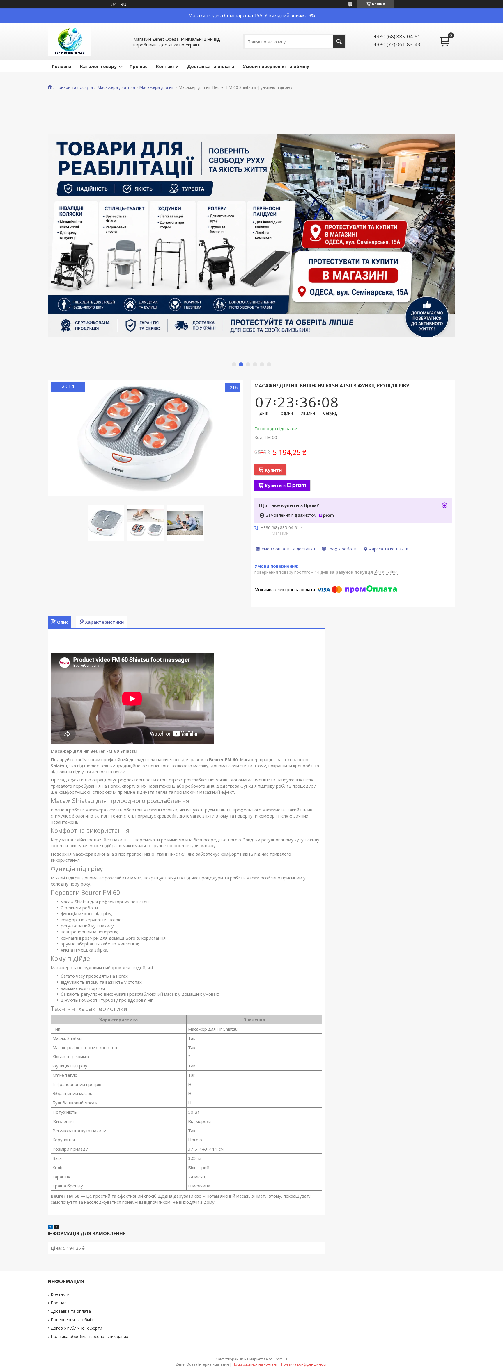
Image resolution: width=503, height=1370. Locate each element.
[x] (56, 1228)
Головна (61, 66)
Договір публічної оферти (76, 1328)
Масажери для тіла (116, 87)
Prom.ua (281, 1359)
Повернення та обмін (72, 1319)
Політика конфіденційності (304, 1364)
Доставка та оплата (210, 66)
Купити (273, 470)
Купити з (275, 485)
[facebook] (50, 1228)
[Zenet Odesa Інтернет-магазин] (69, 41)
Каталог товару (98, 66)
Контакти (167, 66)
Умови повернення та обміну (276, 66)
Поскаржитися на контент (255, 1364)
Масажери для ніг (156, 87)
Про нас (138, 66)
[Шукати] (339, 41)
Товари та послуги (74, 87)
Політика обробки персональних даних (89, 1336)
